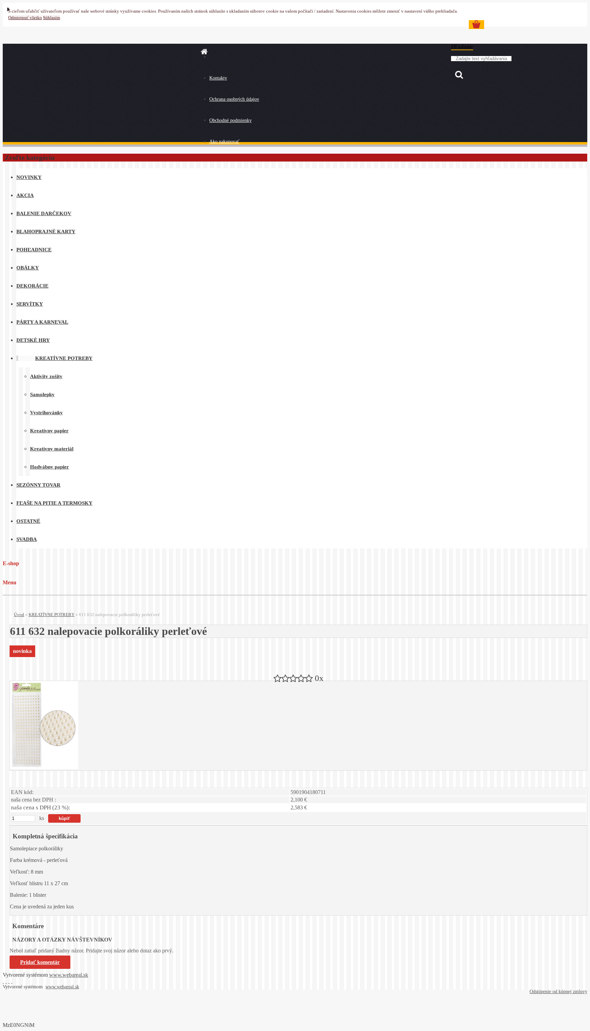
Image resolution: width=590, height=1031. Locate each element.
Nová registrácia (138, 3)
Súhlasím (51, 17)
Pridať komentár (40, 962)
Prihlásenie (109, 3)
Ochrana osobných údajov (234, 99)
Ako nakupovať (224, 141)
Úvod (19, 614)
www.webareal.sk (68, 975)
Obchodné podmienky (230, 120)
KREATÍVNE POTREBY (51, 614)
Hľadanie (462, 47)
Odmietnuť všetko (25, 17)
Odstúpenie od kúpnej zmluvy (558, 991)
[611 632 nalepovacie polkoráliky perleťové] (44, 767)
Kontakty (218, 78)
